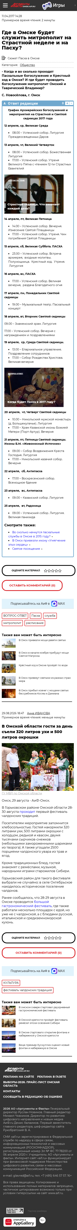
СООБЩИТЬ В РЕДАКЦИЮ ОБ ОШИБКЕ (32, 1096)
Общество (27, 65)
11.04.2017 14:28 (12, 16)
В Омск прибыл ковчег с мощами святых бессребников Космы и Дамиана (44, 692)
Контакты (11, 1091)
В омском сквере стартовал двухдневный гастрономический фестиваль (44, 1009)
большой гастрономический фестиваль (27, 904)
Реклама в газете (51, 1076)
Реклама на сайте (18, 1076)
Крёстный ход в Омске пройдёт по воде (43, 665)
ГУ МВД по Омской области (22, 793)
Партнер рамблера (37, 1211)
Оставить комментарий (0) (32, 585)
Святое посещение (26, 549)
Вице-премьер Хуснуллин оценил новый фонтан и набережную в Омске (44, 1046)
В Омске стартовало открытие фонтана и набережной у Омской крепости (44, 1034)
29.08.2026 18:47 (13, 713)
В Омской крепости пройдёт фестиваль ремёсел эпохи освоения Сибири (43, 1021)
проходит (27, 812)
